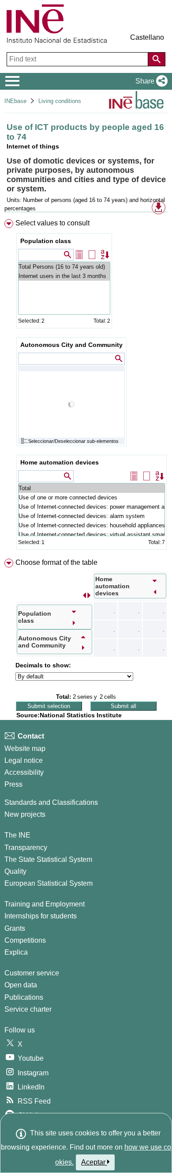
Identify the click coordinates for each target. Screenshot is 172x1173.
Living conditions (59, 101)
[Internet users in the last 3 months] (64, 276)
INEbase (15, 101)
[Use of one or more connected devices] (92, 497)
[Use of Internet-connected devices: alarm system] (92, 516)
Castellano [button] (147, 37)
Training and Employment (44, 904)
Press (13, 784)
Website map (24, 748)
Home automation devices (59, 462)
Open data (20, 985)
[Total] (92, 488)
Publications (23, 997)
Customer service (31, 973)
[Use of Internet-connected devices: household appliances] (92, 525)
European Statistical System (48, 883)
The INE (17, 835)
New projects (24, 814)
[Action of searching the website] (156, 59)
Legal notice (23, 760)
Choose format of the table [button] (56, 562)
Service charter (28, 1009)
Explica (16, 952)
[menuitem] (86, 386)
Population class (45, 240)
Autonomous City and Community (71, 344)
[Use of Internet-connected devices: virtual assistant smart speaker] (92, 534)
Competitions (25, 940)
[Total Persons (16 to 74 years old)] (64, 266)
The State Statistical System (48, 859)
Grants (14, 928)
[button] (150, 81)
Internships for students (40, 916)
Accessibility (24, 772)
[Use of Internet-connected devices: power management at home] (92, 506)
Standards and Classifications (51, 802)
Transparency (25, 847)
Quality (15, 871)
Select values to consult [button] (52, 223)
